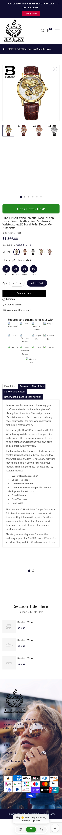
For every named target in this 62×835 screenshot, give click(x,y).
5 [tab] (37, 197)
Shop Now (31, 13)
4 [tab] (33, 197)
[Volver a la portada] (3, 49)
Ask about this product (19, 310)
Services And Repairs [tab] (14, 391)
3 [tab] (29, 197)
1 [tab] (21, 197)
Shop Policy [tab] (38, 386)
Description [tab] (10, 386)
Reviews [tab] (24, 386)
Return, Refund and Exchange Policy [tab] (22, 396)
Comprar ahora (24, 293)
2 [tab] (25, 197)
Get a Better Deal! (31, 209)
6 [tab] (41, 197)
